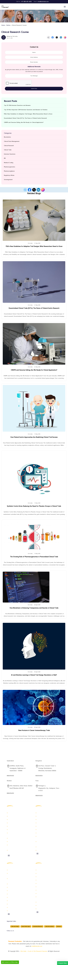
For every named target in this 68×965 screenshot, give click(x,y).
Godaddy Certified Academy (16, 884)
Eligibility (10, 819)
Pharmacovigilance (9, 171)
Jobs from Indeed (49, 926)
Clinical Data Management (11, 141)
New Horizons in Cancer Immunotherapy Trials (34, 730)
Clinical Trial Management (44, 813)
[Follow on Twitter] (20, 932)
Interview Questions (9, 154)
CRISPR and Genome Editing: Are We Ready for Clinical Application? (23, 122)
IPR (5, 158)
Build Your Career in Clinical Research (48, 847)
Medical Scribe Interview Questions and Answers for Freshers (19, 846)
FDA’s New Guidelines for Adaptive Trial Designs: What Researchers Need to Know (28, 114)
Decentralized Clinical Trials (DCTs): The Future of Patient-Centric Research (25, 118)
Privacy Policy (41, 876)
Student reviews (13, 887)
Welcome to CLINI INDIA (15, 841)
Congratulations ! (42, 893)
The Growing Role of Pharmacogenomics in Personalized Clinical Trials (34, 557)
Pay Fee (10, 829)
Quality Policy (41, 873)
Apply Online (40, 905)
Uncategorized (8, 179)
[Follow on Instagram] (23, 932)
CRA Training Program (43, 829)
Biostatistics (7, 137)
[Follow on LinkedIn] (27, 932)
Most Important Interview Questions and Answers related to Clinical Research (48, 837)
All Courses (11, 890)
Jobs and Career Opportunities (46, 902)
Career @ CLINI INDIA (43, 850)
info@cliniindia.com (36, 946)
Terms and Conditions (14, 907)
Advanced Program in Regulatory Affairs (19, 870)
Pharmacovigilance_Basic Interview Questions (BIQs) (18, 879)
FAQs (38, 886)
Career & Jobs (12, 826)
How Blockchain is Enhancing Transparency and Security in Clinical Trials (34, 608)
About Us (11, 816)
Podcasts (39, 833)
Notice (8, 25)
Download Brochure (37, 926)
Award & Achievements (15, 910)
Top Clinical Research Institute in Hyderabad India (17, 874)
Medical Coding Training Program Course (49, 890)
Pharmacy (11, 900)
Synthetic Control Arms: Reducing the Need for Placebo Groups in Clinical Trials (34, 506)
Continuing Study (13, 894)
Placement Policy (13, 823)
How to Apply (41, 870)
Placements (11, 904)
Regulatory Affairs (9, 175)
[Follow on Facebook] (16, 932)
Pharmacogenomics (9, 167)
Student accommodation (15, 897)
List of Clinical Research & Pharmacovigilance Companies (17, 834)
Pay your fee (40, 880)
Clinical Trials (7, 150)
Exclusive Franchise (42, 883)
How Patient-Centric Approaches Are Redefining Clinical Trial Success (34, 437)
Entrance (59, 926)
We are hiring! (15, 926)
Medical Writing (41, 826)
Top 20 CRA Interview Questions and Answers (17, 105)
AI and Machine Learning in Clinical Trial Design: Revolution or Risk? (34, 675)
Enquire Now (62, 963)
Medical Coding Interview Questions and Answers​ (49, 897)
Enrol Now (11, 838)
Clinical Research (9, 145)
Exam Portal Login (26, 926)
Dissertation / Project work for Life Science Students (18, 851)
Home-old (11, 813)
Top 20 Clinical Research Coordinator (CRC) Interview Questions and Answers (48, 842)
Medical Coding (8, 162)
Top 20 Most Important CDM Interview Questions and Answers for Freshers (25, 109)
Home (3, 25)
